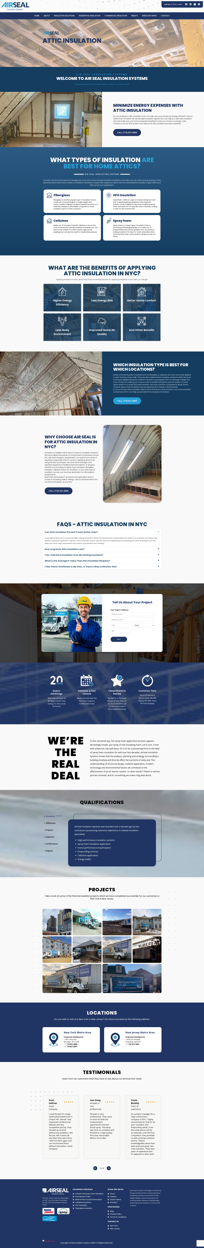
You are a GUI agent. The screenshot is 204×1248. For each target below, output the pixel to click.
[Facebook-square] (186, 4)
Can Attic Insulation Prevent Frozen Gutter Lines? (71, 532)
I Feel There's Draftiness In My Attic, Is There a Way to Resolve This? (81, 566)
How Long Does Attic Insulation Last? (64, 549)
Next (119, 639)
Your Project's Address (119, 610)
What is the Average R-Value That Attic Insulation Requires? (77, 560)
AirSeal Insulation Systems (80, 1243)
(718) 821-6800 (176, 4)
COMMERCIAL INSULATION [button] (116, 15)
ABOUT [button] (47, 15)
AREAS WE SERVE (149, 15)
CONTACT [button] (165, 15)
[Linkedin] (190, 4)
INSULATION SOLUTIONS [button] (64, 15)
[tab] (50, 816)
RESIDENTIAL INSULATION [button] (89, 15)
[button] (102, 532)
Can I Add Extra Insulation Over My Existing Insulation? (74, 555)
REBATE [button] (134, 15)
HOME (36, 15)
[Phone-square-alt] (199, 4)
